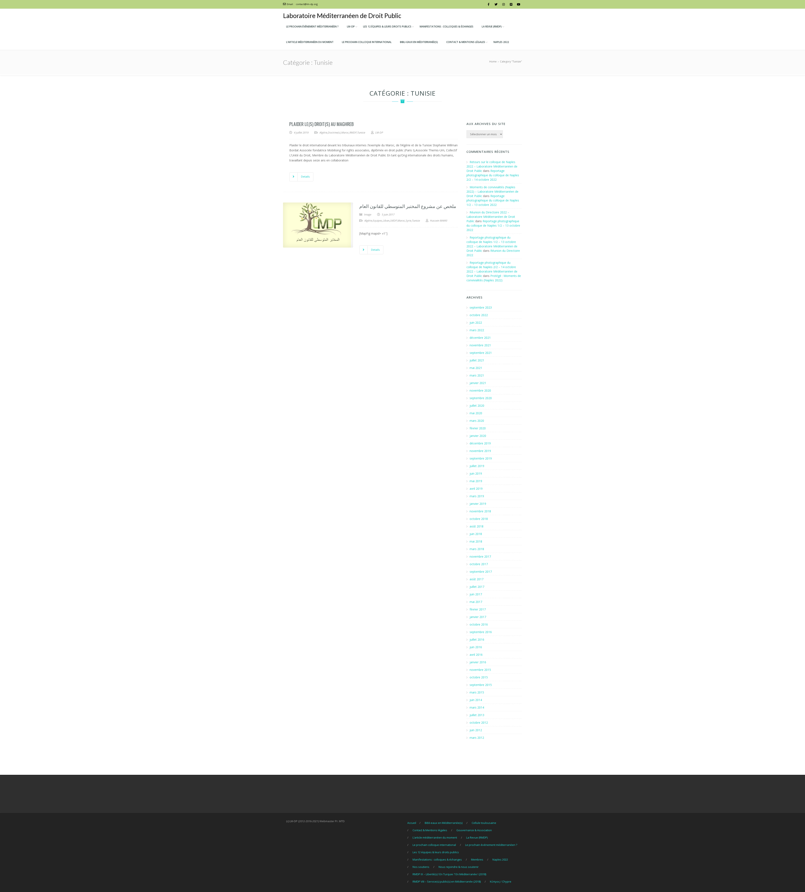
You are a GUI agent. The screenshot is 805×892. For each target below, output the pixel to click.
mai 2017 (476, 602)
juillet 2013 (477, 715)
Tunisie (361, 132)
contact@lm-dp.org (307, 4)
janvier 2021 (478, 383)
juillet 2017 (477, 587)
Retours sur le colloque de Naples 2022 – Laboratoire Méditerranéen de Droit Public (491, 166)
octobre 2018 (479, 519)
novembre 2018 (480, 511)
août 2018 (476, 526)
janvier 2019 (478, 504)
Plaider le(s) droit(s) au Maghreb (321, 124)
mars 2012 (477, 738)
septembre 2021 (481, 353)
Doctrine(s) (334, 132)
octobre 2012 (479, 723)
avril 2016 (476, 655)
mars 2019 (477, 496)
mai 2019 (476, 481)
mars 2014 (477, 707)
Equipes (377, 220)
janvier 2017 (478, 617)
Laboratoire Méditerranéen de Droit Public (342, 15)
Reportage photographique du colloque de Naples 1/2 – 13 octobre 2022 (492, 200)
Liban (386, 220)
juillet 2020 (477, 406)
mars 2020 (477, 421)
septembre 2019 (481, 458)
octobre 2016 (479, 624)
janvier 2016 (478, 662)
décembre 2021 (480, 338)
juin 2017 (476, 594)
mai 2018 (476, 541)
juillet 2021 (477, 360)
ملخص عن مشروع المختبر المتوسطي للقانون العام (407, 206)
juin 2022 (476, 323)
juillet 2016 (477, 639)
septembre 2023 (481, 307)
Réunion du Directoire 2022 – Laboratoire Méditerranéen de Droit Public (490, 216)
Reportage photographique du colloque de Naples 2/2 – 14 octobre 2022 (492, 175)
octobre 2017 (479, 564)
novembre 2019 (480, 451)
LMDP (393, 220)
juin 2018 (476, 534)
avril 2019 (476, 489)
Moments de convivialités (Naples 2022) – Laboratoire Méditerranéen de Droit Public (492, 191)
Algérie (323, 132)
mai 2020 (476, 413)
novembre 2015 (480, 670)
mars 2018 (477, 549)
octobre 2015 (479, 677)
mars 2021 (477, 375)
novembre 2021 (480, 345)
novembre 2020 (480, 390)
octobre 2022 (479, 315)
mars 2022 (477, 330)
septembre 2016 (481, 632)
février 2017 (478, 609)
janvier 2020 (478, 436)
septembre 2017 (481, 572)
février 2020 (478, 428)
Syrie (408, 220)
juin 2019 (476, 473)
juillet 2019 (477, 466)
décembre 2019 (480, 443)
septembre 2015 (481, 685)
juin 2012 (476, 730)
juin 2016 (476, 647)
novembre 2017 (480, 556)
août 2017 (476, 579)
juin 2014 (476, 700)
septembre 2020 (481, 398)
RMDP (353, 132)
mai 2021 (476, 368)
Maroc (345, 132)
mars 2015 (477, 692)
